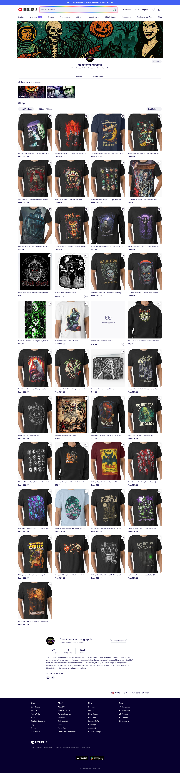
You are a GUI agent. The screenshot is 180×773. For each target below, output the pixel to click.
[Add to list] (49, 116)
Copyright (92, 725)
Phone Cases (65, 17)
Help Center (93, 714)
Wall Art (79, 17)
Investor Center (64, 710)
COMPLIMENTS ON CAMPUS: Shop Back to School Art (90, 2)
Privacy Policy (48, 747)
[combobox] (79, 9)
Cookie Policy (85, 747)
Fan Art (34, 710)
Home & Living (93, 17)
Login (33, 725)
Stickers (51, 17)
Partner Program (64, 714)
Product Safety (94, 721)
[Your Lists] (153, 9)
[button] (90, 2)
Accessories (126, 17)
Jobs (60, 725)
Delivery (91, 707)
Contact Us (92, 728)
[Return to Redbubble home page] (27, 10)
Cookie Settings (94, 732)
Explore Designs (97, 76)
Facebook (126, 710)
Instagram (126, 707)
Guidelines (92, 717)
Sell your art (63, 721)
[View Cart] (159, 9)
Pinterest (125, 721)
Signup (33, 728)
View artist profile (103, 68)
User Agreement (36, 747)
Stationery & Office (144, 17)
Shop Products (81, 76)
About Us (61, 707)
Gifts (160, 17)
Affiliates (61, 717)
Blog (33, 717)
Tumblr (125, 718)
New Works (35, 714)
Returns (91, 710)
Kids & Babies (110, 17)
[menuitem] (21, 17)
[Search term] (114, 9)
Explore (21, 17)
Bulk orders (35, 732)
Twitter (125, 714)
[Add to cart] (86, 296)
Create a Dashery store (67, 732)
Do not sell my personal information (67, 747)
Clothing (35, 17)
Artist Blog (62, 728)
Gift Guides (35, 707)
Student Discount (38, 721)
